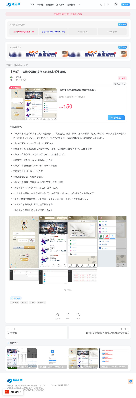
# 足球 (24, 302)
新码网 (18, 77)
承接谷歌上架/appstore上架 (53, 31)
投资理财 (50, 4)
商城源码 (71, 4)
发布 (126, 4)
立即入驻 (122, 24)
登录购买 (117, 117)
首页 (33, 4)
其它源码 (18, 65)
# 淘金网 (41, 302)
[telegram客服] (130, 381)
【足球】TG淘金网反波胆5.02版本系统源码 (37, 72)
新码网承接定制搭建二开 (24, 31)
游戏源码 (60, 4)
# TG (32, 302)
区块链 (40, 4)
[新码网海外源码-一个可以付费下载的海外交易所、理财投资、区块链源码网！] (15, 380)
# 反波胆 (15, 302)
